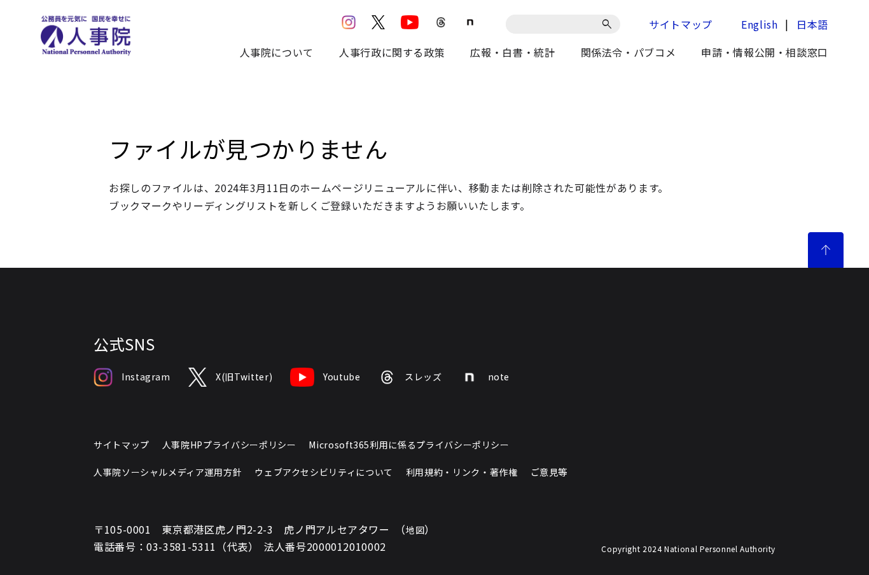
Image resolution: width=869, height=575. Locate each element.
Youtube (341, 376)
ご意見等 (549, 472)
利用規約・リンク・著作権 (462, 472)
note (499, 376)
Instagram (146, 376)
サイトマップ (681, 24)
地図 (415, 529)
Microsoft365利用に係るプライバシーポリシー (409, 444)
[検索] (609, 24)
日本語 (812, 24)
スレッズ (423, 376)
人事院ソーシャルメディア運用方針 (168, 472)
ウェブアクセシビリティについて (323, 472)
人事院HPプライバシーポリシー (229, 444)
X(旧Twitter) (244, 376)
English (759, 24)
